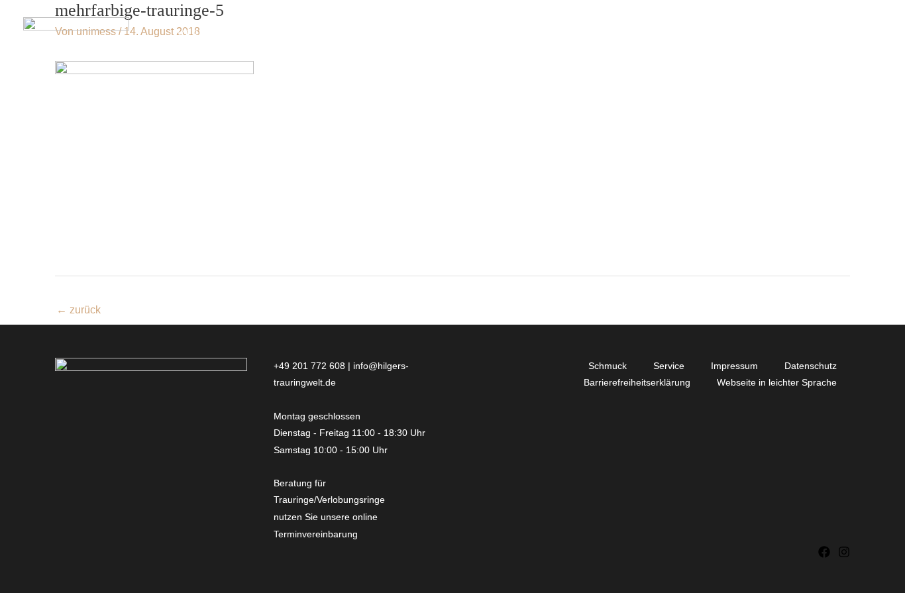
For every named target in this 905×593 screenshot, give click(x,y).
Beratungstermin (818, 34)
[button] (290, 34)
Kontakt (718, 34)
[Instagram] (844, 552)
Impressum (734, 365)
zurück (78, 309)
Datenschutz (810, 365)
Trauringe (349, 34)
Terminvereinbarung (317, 534)
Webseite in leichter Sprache (777, 382)
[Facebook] (824, 552)
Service (668, 365)
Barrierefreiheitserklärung (637, 382)
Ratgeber (643, 34)
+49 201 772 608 (309, 365)
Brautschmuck (460, 34)
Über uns (553, 34)
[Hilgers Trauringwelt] (76, 33)
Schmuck (607, 365)
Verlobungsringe (230, 34)
